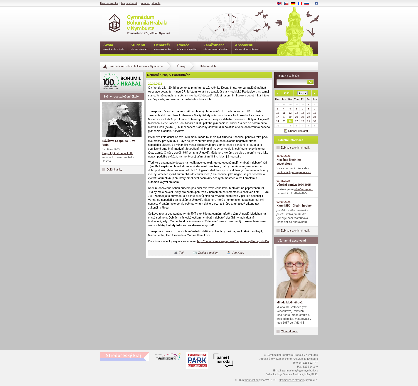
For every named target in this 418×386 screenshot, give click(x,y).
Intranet (145, 3)
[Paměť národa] (197, 361)
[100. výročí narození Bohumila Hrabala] (122, 81)
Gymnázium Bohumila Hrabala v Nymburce (135, 66)
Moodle (156, 3)
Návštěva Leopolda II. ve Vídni (118, 142)
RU (308, 3)
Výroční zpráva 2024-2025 (293, 184)
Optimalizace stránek (291, 380)
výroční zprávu (303, 189)
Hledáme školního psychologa (288, 161)
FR (301, 3)
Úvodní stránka (109, 3)
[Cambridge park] (223, 361)
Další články (114, 169)
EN (281, 3)
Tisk (181, 252)
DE (295, 3)
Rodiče (187, 46)
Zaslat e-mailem (208, 252)
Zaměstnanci (216, 46)
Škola (113, 46)
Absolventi (247, 46)
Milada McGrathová (289, 302)
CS (288, 3)
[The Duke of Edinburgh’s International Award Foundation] (168, 357)
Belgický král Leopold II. (117, 153)
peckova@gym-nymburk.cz (293, 172)
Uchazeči (162, 46)
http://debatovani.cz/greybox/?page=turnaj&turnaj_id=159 (233, 241)
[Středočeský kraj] (124, 356)
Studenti (139, 46)
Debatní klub (208, 66)
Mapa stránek (129, 3)
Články (181, 66)
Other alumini (289, 331)
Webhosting (251, 380)
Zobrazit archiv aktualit (295, 147)
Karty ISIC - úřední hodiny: (294, 205)
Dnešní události (298, 131)
